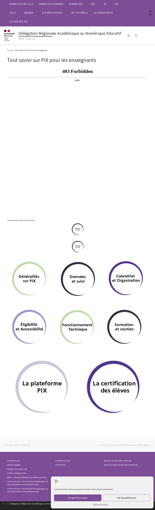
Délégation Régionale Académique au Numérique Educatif (38, 503)
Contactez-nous (13, 461)
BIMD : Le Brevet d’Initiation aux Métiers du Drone (27, 477)
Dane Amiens (61, 465)
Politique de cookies (100, 504)
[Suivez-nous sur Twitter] (150, 14)
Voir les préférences (126, 497)
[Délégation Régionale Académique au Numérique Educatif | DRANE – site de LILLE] (9, 35)
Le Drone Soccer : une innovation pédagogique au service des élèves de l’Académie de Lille (27, 483)
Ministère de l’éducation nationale (117, 461)
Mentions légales (14, 465)
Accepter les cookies (77, 497)
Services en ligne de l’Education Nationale (121, 465)
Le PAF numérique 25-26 (16, 473)
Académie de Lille (63, 461)
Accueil (10, 50)
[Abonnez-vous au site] (150, 11)
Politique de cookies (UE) (17, 469)
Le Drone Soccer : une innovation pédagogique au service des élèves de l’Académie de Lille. (27, 490)
